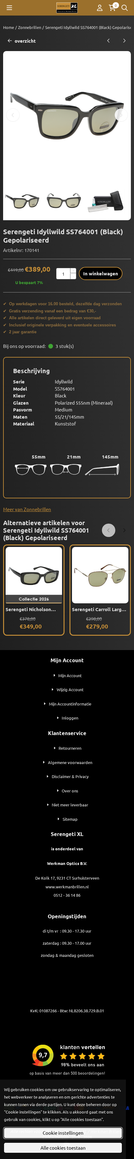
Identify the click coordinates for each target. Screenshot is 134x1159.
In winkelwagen (100, 273)
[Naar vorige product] (108, 41)
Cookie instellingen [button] (63, 1133)
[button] (9, 8)
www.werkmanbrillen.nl (67, 886)
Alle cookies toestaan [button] (63, 1148)
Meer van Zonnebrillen (27, 509)
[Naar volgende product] (124, 41)
